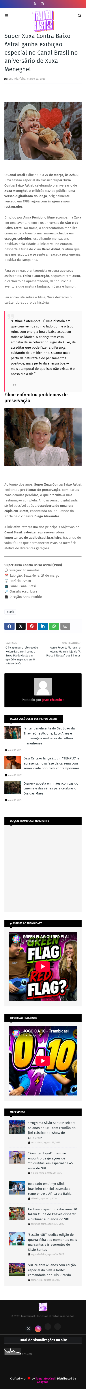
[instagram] (42, 4)
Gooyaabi (43, 1381)
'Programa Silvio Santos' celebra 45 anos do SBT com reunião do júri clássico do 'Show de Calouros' (52, 1130)
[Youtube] (48, 1326)
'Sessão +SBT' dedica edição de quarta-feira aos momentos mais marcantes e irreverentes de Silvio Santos (52, 1242)
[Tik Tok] (57, 1326)
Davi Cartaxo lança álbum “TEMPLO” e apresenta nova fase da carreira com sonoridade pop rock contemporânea (52, 763)
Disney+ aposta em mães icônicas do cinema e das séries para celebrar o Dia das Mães (51, 788)
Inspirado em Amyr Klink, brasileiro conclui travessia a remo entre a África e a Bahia (49, 1189)
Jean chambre (52, 700)
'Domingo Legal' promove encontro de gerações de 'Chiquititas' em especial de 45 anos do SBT (50, 1160)
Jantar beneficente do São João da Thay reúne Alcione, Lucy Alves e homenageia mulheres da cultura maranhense (49, 735)
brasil (10, 611)
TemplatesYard (45, 1378)
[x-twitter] (35, 4)
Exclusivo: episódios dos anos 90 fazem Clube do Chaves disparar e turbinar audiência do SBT (52, 1214)
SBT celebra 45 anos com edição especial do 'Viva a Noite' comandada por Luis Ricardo (52, 1270)
